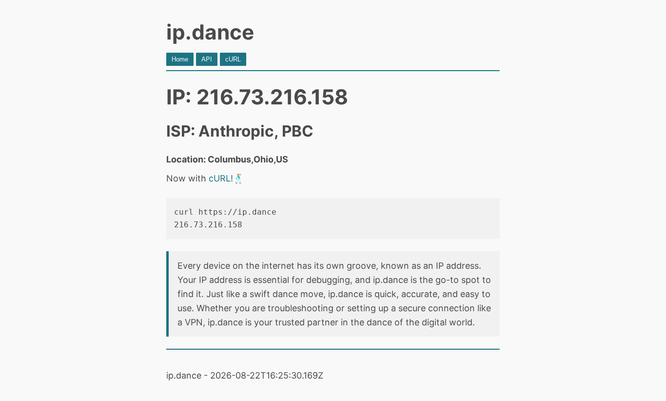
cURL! (221, 178)
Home (180, 59)
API (206, 59)
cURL (233, 59)
